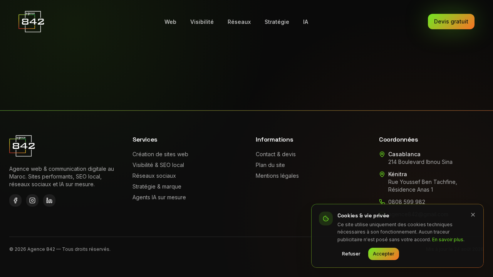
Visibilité (202, 21)
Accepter (383, 254)
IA (305, 21)
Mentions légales (277, 175)
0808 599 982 (406, 202)
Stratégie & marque (156, 186)
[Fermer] (473, 215)
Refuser (351, 254)
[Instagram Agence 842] (32, 200)
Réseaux (239, 21)
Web (170, 21)
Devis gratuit (451, 21)
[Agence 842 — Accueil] (31, 21)
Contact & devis (276, 154)
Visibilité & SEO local (158, 165)
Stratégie (277, 21)
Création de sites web (160, 154)
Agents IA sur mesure (159, 197)
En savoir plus (447, 239)
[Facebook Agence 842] (15, 200)
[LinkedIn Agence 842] (49, 200)
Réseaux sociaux (154, 175)
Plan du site (270, 165)
